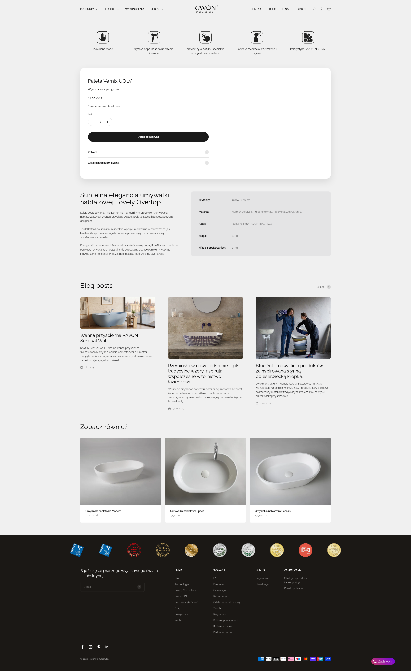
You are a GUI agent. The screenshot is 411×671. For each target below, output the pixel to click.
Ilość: (91, 114)
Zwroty (217, 608)
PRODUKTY (87, 9)
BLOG (272, 9)
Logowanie (262, 578)
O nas (178, 578)
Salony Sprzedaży (185, 590)
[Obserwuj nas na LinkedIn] (107, 647)
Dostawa (218, 584)
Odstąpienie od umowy (226, 602)
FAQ (216, 578)
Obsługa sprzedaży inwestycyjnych (295, 580)
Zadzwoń (384, 661)
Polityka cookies (222, 626)
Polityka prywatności (225, 620)
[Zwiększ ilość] (107, 122)
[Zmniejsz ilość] (92, 122)
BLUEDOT (110, 9)
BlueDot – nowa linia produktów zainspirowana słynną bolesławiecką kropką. (289, 371)
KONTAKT (257, 9)
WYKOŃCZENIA (134, 9)
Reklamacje (220, 596)
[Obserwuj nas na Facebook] (82, 647)
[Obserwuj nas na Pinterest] (99, 647)
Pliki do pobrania (293, 588)
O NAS (286, 9)
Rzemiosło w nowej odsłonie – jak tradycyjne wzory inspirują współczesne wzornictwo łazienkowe (203, 374)
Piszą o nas (181, 614)
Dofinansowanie (222, 632)
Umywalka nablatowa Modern (103, 511)
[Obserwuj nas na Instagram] (90, 647)
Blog (177, 608)
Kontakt (179, 620)
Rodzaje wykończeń (186, 602)
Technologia (182, 584)
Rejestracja (262, 584)
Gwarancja (219, 590)
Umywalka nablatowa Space (187, 511)
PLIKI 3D (155, 9)
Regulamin (219, 614)
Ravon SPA (181, 596)
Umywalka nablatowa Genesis (273, 511)
